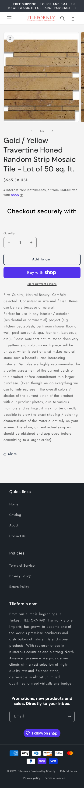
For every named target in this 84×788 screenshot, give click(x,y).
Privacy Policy (20, 576)
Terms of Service (22, 565)
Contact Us (17, 536)
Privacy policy (32, 778)
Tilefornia (24, 771)
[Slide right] (52, 131)
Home (13, 504)
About (13, 525)
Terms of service (55, 778)
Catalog (15, 514)
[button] (9, 18)
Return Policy (19, 586)
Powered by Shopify (43, 771)
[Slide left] (32, 131)
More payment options (42, 284)
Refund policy (68, 771)
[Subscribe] (69, 716)
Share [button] (12, 453)
